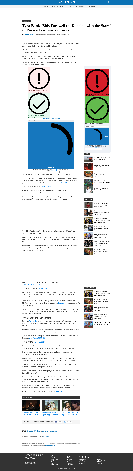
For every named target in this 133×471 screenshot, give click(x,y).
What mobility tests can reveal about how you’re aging (101, 251)
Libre (98, 456)
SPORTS (75, 6)
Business (53, 456)
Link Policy (81, 460)
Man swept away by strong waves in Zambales (102, 158)
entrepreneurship (28, 193)
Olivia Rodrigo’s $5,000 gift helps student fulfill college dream (30, 414)
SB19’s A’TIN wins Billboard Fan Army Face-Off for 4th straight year (102, 243)
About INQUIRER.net (84, 456)
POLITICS (81, 6)
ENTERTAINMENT (90, 6)
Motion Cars (100, 463)
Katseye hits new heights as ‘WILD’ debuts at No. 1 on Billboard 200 (50, 414)
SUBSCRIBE (106, 136)
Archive (69, 460)
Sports (52, 460)
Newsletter (69, 463)
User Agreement (83, 459)
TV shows (37, 431)
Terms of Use (56, 169)
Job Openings (70, 464)
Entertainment (26, 21)
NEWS (39, 6)
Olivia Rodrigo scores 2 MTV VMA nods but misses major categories (70, 414)
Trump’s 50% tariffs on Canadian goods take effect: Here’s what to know (102, 293)
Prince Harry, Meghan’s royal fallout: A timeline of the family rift (101, 308)
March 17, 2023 (46, 187)
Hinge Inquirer (100, 458)
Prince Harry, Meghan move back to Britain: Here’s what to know (100, 316)
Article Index (82, 463)
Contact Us (70, 462)
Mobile (69, 456)
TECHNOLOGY (60, 6)
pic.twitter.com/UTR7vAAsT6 (59, 183)
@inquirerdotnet (40, 34)
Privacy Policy (54, 170)
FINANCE (52, 6)
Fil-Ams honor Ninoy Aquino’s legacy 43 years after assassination (101, 228)
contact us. (46, 436)
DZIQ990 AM (100, 462)
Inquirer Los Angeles (51, 34)
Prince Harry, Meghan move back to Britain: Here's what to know (100, 235)
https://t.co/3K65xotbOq (31, 284)
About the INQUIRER (84, 458)
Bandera (99, 459)
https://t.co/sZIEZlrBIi (37, 338)
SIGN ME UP (51, 167)
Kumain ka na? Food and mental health (101, 166)
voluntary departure (49, 431)
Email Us (69, 459)
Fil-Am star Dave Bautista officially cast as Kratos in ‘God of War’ (101, 212)
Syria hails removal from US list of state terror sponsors (101, 174)
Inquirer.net (60, 391)
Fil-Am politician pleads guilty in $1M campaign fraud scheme (101, 205)
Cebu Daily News (101, 460)
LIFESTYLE (69, 6)
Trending (30, 431)
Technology (53, 458)
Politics (52, 463)
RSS (68, 458)
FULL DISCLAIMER (50, 445)
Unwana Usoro (29, 34)
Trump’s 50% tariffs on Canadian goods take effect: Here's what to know (102, 220)
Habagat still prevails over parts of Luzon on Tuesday (102, 181)
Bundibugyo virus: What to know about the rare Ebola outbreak (102, 324)
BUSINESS (45, 6)
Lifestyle (53, 462)
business (61, 303)
